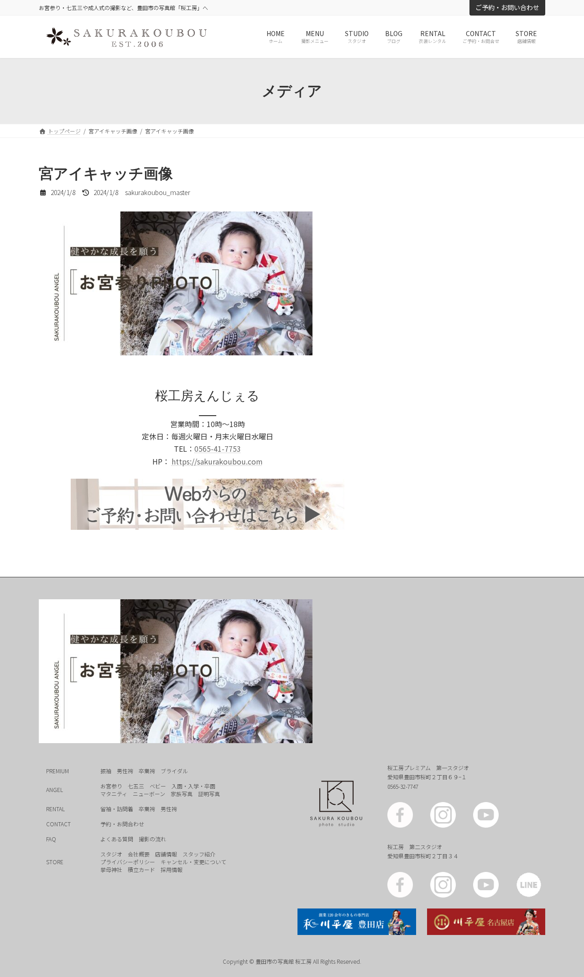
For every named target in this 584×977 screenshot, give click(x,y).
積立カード (141, 869)
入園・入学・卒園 (193, 785)
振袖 (105, 770)
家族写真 (182, 793)
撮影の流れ (152, 838)
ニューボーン (149, 793)
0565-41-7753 (217, 448)
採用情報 (171, 869)
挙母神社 (111, 869)
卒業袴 (147, 770)
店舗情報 (166, 853)
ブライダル (174, 770)
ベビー (158, 785)
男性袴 (125, 770)
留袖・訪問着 (116, 808)
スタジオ (111, 853)
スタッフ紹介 (198, 853)
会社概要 (139, 853)
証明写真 (209, 793)
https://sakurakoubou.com (217, 461)
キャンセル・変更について (193, 861)
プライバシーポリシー (127, 861)
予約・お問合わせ (122, 823)
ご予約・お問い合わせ (507, 7)
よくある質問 (116, 838)
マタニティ (113, 793)
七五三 (136, 785)
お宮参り (111, 785)
